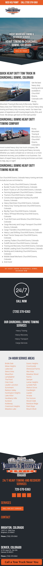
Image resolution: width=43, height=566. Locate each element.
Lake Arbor (9, 396)
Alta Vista (30, 371)
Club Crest (9, 382)
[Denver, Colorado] (2, 542)
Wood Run (9, 374)
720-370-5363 (22, 489)
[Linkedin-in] (29, 495)
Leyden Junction (11, 385)
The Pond (8, 379)
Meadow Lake (10, 409)
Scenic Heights (32, 363)
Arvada (29, 396)
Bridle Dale (9, 363)
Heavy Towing (21, 331)
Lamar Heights (32, 382)
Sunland (8, 401)
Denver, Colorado (11, 547)
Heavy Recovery (21, 335)
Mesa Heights (10, 366)
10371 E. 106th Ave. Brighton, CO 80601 (8, 531)
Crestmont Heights (12, 406)
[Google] (14, 495)
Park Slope (30, 406)
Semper (29, 379)
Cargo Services (21, 343)
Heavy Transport (21, 339)
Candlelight (30, 390)
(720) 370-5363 (31, 2)
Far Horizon (31, 398)
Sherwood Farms (33, 369)
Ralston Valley (10, 390)
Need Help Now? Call (15, 2)
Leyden (29, 393)
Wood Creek (31, 401)
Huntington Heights (12, 393)
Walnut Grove (31, 387)
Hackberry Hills (11, 398)
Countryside (31, 366)
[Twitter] (24, 495)
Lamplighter (9, 377)
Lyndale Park (31, 385)
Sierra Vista (9, 371)
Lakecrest (9, 369)
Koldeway (9, 404)
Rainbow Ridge (32, 404)
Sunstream (9, 387)
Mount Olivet (31, 409)
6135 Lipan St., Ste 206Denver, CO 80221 (9, 551)
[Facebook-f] (19, 495)
